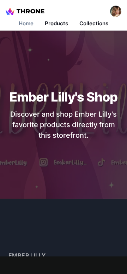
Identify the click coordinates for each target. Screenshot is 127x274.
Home (26, 23)
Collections (93, 23)
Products (56, 23)
